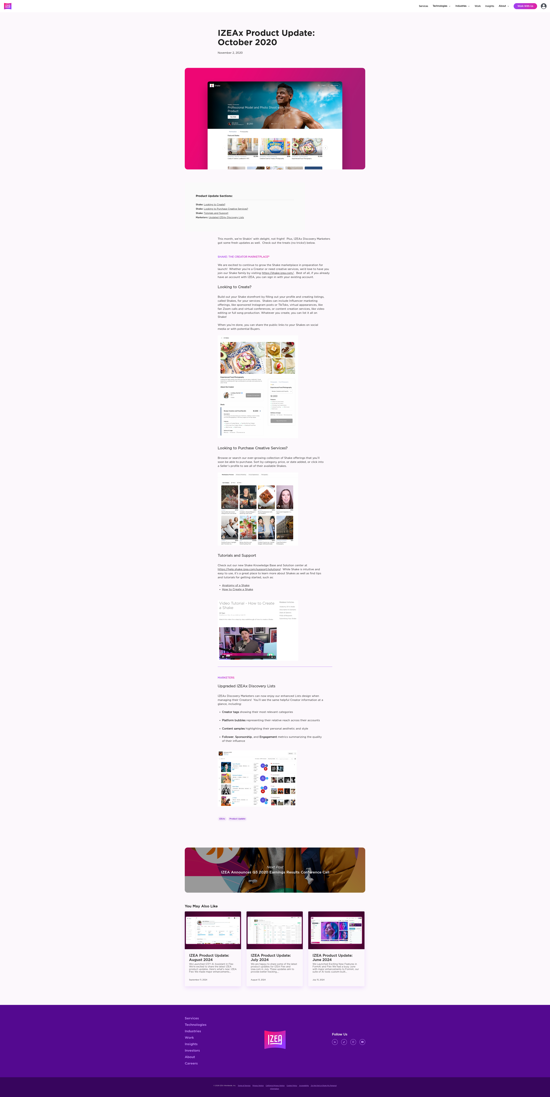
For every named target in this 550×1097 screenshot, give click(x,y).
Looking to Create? (214, 205)
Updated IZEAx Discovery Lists (226, 217)
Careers (191, 1063)
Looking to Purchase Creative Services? (226, 209)
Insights (191, 1044)
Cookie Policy (292, 1085)
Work (189, 1037)
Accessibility (304, 1085)
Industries (193, 1031)
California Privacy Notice (275, 1085)
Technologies (196, 1025)
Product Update (237, 819)
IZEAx (222, 819)
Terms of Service (244, 1085)
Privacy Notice (258, 1085)
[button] (442, 6)
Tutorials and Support (216, 213)
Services (192, 1018)
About (190, 1057)
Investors (192, 1050)
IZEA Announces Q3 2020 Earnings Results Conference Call (275, 870)
